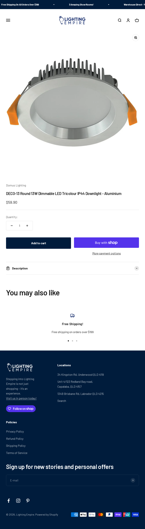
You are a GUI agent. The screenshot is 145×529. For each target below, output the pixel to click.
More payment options (106, 253)
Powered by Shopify (46, 514)
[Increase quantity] (27, 225)
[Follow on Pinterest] (27, 500)
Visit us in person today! (21, 398)
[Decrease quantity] (11, 225)
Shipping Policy (15, 445)
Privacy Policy (15, 431)
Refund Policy (14, 438)
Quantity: (12, 217)
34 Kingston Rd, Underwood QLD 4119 (80, 374)
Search (61, 400)
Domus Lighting (16, 185)
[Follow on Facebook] (8, 500)
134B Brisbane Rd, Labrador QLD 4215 (80, 393)
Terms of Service (16, 453)
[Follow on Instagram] (18, 500)
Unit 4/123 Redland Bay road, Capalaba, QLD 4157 (75, 384)
